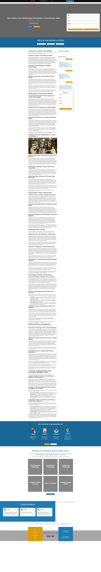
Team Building (37, 20)
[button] (71, 51)
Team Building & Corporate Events (53, 3)
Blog (67, 3)
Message (69, 23)
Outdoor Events (35, 532)
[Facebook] (48, 536)
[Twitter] (51, 536)
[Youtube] (53, 536)
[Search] (64, 1)
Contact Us (70, 3)
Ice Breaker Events (35, 535)
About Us (47, 3)
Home (43, 3)
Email (60, 97)
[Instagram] (49, 536)
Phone (60, 100)
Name (60, 94)
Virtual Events (35, 537)
